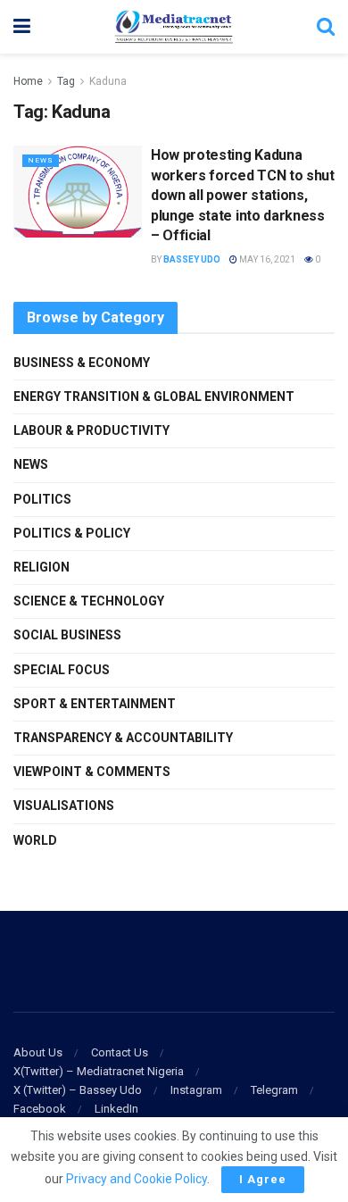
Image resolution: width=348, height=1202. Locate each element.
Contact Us (119, 1052)
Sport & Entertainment (94, 704)
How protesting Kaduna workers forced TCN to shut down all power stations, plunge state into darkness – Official (243, 195)
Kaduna (108, 81)
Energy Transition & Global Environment (153, 396)
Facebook (39, 1108)
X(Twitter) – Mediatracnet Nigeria (98, 1071)
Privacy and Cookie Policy (136, 1179)
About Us (37, 1052)
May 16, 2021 (266, 259)
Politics (42, 499)
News (41, 160)
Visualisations (63, 805)
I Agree (262, 1179)
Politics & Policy (71, 533)
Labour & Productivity (91, 430)
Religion (41, 567)
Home (28, 81)
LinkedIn (116, 1108)
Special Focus (61, 670)
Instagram (196, 1090)
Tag (66, 81)
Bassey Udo (191, 259)
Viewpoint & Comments (91, 771)
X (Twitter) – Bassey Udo (77, 1090)
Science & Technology (88, 601)
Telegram (274, 1090)
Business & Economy (81, 362)
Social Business (67, 635)
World (35, 840)
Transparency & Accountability (123, 737)
